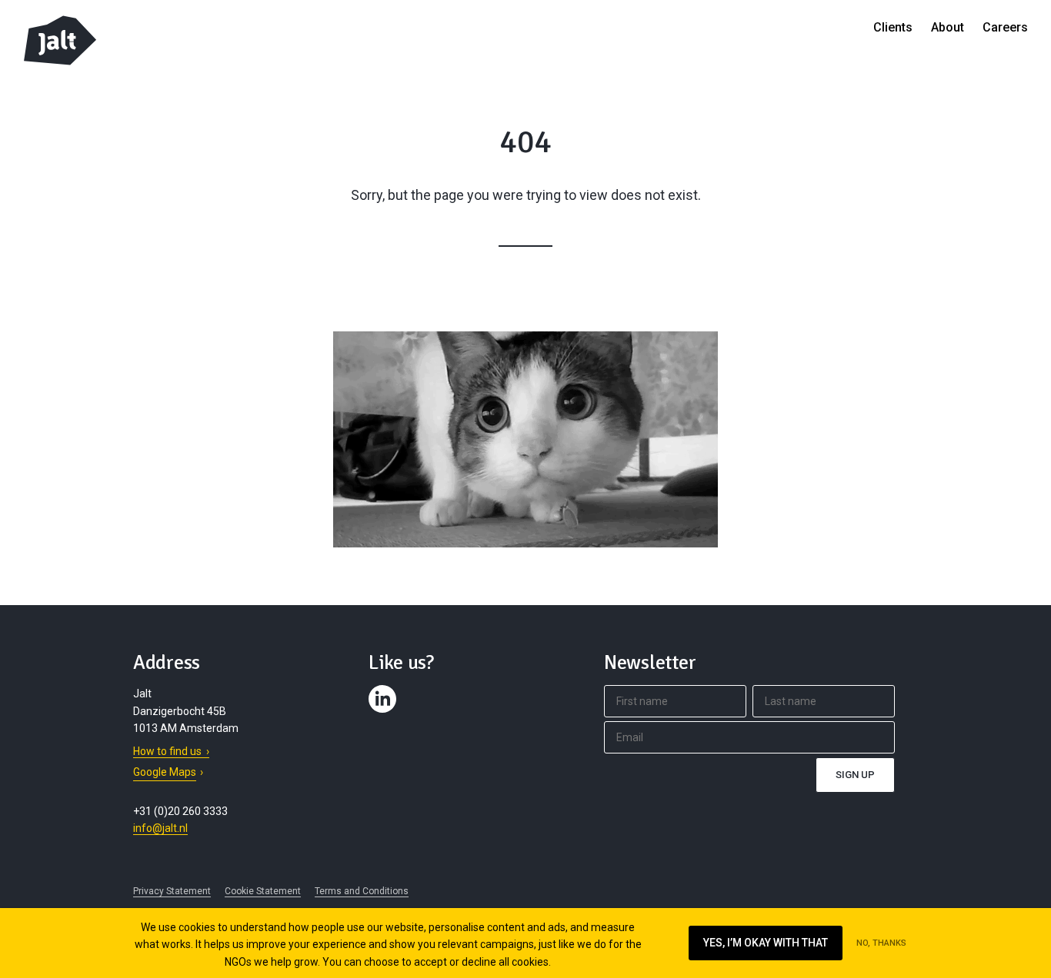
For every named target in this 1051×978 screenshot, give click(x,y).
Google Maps (164, 772)
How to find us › (171, 751)
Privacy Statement (172, 891)
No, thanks (881, 943)
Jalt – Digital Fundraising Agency (60, 40)
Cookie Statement (263, 891)
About (947, 27)
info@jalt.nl (160, 828)
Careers (1005, 27)
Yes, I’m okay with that (765, 942)
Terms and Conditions (362, 891)
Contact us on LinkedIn (385, 712)
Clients (893, 27)
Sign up (855, 774)
